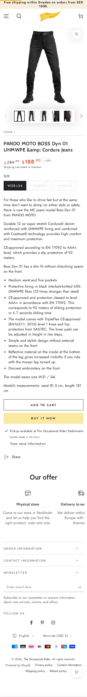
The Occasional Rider (37, 659)
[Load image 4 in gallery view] (55, 116)
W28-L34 (16, 187)
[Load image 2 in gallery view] (31, 116)
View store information (28, 443)
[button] (19, 16)
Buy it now (43, 418)
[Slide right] (81, 116)
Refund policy (58, 671)
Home (8, 132)
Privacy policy (43, 665)
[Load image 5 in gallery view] (67, 116)
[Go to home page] (49, 16)
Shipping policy (35, 671)
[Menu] (6, 16)
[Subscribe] (80, 587)
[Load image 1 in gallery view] (19, 116)
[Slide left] (5, 116)
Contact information (69, 665)
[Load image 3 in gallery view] (43, 116)
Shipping (9, 167)
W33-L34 (41, 187)
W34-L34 (67, 187)
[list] (43, 513)
